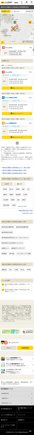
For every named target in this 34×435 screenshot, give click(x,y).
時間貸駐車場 (5, 393)
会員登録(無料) (25, 348)
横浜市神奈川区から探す (26, 210)
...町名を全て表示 (22, 206)
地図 (6, 11)
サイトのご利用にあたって (8, 415)
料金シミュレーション (17, 88)
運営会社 (3, 420)
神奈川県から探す (28, 213)
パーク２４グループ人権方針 (8, 426)
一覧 (16, 11)
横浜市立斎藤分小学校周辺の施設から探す (15, 170)
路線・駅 (19, 184)
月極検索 (16, 2)
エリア (7, 184)
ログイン (8, 348)
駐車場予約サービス (7, 403)
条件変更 (29, 11)
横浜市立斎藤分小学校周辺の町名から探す (15, 173)
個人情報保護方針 (5, 409)
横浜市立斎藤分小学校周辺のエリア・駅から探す (16, 167)
